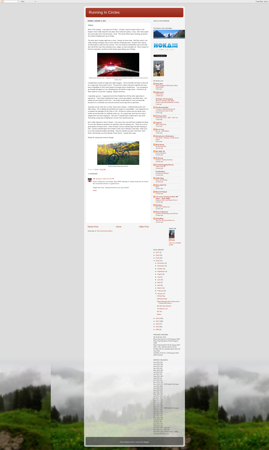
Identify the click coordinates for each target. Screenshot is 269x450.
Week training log (161, 124)
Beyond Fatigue (161, 192)
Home (118, 227)
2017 (158, 252)
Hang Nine (159, 84)
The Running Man (162, 107)
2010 (158, 326)
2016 (158, 255)
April (159, 285)
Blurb (157, 187)
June (159, 280)
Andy (173, 240)
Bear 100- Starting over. (163, 207)
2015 (158, 258)
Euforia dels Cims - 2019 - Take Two (167, 117)
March (159, 288)
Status (159, 314)
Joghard (159, 122)
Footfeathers (160, 171)
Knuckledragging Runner (165, 165)
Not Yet (159, 311)
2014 (158, 261)
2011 (157, 324)
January (160, 293)
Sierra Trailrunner (162, 212)
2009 (158, 329)
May (159, 282)
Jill (94, 179)
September (161, 271)
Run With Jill (160, 151)
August (159, 274)
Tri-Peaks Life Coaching (164, 99)
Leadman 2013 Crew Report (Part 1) (166, 200)
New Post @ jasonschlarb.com (165, 220)
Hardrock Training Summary (164, 160)
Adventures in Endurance (165, 136)
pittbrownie (160, 92)
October (160, 268)
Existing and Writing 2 (162, 173)
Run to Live (160, 129)
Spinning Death (162, 299)
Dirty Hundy (160, 144)
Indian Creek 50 (160, 166)
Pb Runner (159, 158)
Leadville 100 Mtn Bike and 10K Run (167, 213)
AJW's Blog (160, 178)
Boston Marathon (161, 153)
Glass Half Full (161, 185)
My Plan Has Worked (164, 306)
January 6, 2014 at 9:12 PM (105, 179)
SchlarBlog (160, 218)
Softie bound (159, 94)
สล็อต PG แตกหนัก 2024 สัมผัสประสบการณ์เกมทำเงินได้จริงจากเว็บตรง (167, 101)
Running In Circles (104, 12)
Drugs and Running (161, 180)
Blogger (146, 442)
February (160, 291)
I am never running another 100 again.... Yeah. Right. (167, 197)
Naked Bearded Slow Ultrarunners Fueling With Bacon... (168, 302)
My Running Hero (161, 146)
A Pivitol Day (161, 296)
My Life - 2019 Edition (162, 131)
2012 (158, 321)
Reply (95, 190)
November (161, 266)
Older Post (144, 227)
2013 (158, 318)
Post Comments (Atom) (104, 231)
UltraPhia (159, 205)
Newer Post (93, 227)
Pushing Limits (161, 116)
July (158, 277)
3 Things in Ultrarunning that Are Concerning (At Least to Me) (165, 110)
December (161, 263)
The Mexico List (162, 309)
